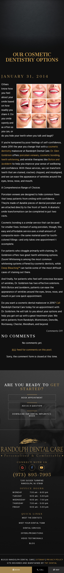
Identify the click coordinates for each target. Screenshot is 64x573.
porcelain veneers (29, 155)
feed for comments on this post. (32, 350)
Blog (32, 543)
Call (58, 303)
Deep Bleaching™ (10, 268)
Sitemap (40, 559)
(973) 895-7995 (32, 473)
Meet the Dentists (32, 517)
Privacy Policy (55, 559)
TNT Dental (51, 563)
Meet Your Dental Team (32, 523)
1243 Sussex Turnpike (31, 482)
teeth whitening (10, 160)
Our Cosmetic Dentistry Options (32, 56)
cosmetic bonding (49, 155)
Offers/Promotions (32, 533)
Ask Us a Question (32, 405)
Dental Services (32, 528)
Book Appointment (32, 397)
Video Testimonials (32, 538)
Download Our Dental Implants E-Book (32, 415)
